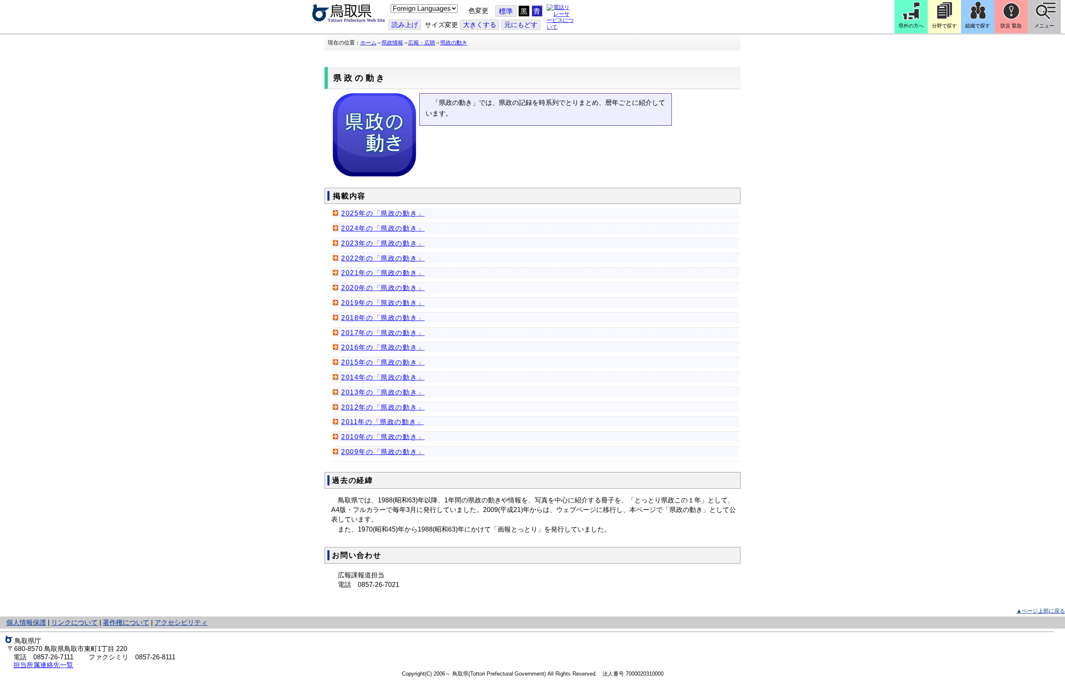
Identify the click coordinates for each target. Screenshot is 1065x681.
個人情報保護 (26, 622)
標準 (506, 11)
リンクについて (74, 622)
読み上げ (404, 24)
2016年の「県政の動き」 (383, 347)
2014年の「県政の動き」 (383, 377)
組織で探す (977, 26)
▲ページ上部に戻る (1040, 611)
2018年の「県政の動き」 (383, 317)
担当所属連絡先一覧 (43, 665)
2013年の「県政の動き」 (383, 392)
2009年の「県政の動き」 (383, 451)
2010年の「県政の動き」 (383, 436)
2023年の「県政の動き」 (383, 243)
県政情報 (392, 43)
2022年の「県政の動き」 (383, 258)
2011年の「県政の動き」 (382, 421)
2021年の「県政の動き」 (383, 272)
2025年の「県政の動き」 (383, 213)
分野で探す (944, 26)
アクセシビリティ (181, 622)
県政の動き (453, 43)
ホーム (368, 43)
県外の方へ (911, 26)
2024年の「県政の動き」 (383, 228)
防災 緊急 (1011, 26)
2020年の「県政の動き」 (383, 287)
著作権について (126, 622)
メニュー (1044, 26)
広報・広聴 (421, 43)
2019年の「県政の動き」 (383, 302)
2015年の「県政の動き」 (383, 362)
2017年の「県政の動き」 (383, 332)
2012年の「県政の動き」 (383, 407)
